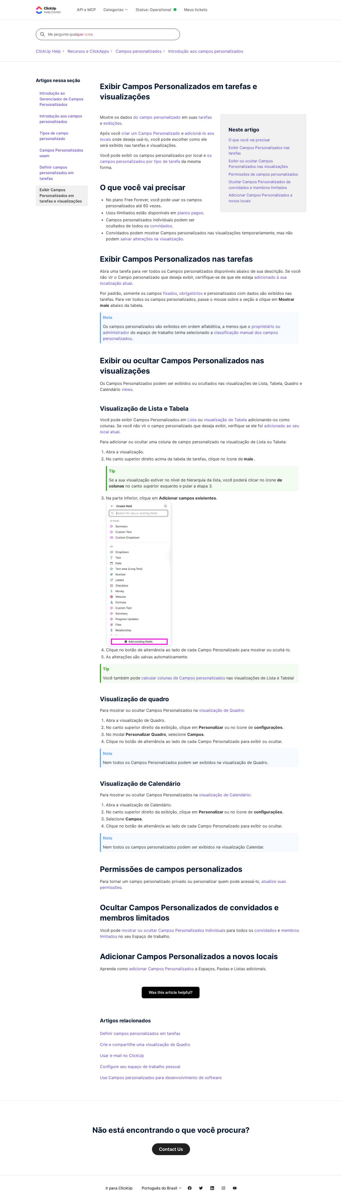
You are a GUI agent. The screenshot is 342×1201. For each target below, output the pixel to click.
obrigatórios (191, 293)
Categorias (113, 9)
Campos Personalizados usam (61, 153)
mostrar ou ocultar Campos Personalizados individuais (173, 930)
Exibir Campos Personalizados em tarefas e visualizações (61, 195)
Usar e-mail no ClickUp (122, 1055)
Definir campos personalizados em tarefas (140, 1033)
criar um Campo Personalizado (150, 133)
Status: (153, 9)
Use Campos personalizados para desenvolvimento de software (161, 1077)
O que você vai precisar (249, 139)
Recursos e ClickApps (88, 51)
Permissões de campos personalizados (263, 174)
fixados (170, 293)
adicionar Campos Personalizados (161, 968)
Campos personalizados (138, 51)
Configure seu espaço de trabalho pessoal (140, 1066)
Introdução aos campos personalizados (205, 51)
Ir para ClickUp (119, 1188)
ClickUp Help (48, 51)
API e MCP (86, 9)
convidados (265, 930)
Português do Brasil (160, 1188)
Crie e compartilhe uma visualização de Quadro (145, 1044)
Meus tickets (195, 9)
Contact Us (171, 1149)
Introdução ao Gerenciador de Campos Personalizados (61, 99)
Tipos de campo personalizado (54, 136)
